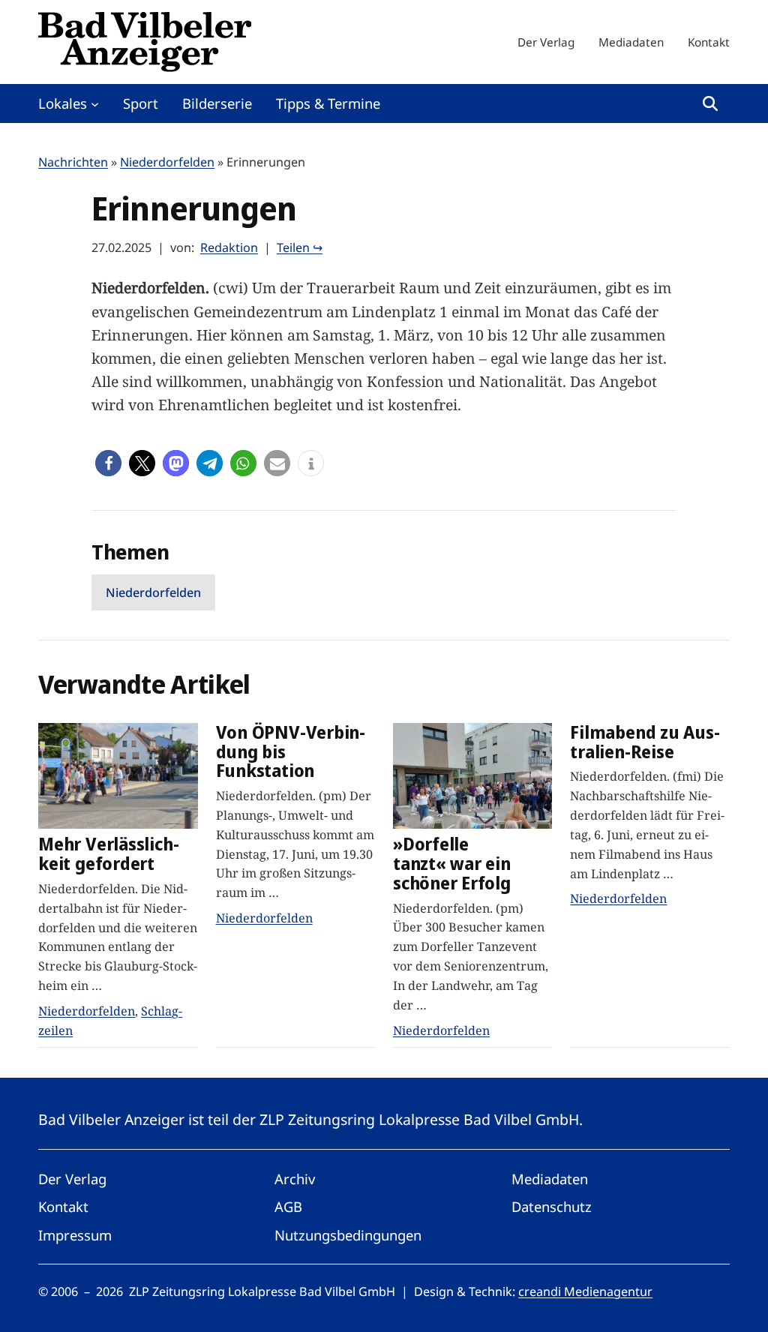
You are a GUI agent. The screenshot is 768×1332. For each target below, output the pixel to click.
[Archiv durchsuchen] (710, 103)
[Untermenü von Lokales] (95, 103)
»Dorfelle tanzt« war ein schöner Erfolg (452, 863)
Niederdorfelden (167, 162)
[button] (108, 463)
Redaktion (229, 247)
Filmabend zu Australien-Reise (644, 742)
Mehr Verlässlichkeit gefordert (108, 854)
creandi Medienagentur (585, 1291)
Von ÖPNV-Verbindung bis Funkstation (291, 752)
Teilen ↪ (299, 247)
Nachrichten (73, 162)
